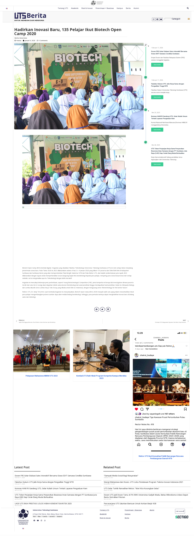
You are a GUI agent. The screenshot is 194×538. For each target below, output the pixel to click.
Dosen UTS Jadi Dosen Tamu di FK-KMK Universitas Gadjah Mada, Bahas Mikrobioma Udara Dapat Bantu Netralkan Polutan (146, 496)
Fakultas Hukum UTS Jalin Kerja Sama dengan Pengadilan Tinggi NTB (44, 482)
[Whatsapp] (44, 520)
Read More (157, 65)
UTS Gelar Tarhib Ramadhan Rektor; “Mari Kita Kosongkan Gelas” (131, 488)
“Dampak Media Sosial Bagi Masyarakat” (121, 475)
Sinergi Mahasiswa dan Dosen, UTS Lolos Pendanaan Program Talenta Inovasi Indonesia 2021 (143, 482)
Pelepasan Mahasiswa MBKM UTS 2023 (161, 376)
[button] (188, 18)
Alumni (136, 8)
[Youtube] (161, 19)
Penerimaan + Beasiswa (105, 8)
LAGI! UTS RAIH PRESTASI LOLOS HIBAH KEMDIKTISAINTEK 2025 (43, 503)
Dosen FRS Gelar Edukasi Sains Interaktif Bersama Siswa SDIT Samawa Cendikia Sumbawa (53, 475)
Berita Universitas (21, 38)
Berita (128, 8)
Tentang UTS (63, 8)
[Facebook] (157, 19)
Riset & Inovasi (87, 8)
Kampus (120, 8)
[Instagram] (153, 19)
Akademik (74, 8)
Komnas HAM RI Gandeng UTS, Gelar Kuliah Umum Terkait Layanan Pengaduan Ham (51, 488)
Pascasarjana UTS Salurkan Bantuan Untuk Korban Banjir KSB (130, 503)
